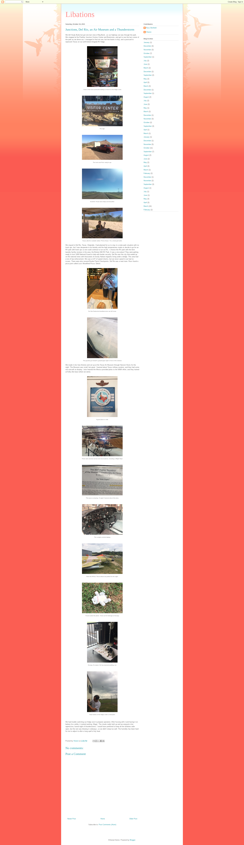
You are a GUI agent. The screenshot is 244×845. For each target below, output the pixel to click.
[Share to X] (98, 741)
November (147, 50)
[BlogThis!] (96, 741)
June (145, 64)
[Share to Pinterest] (103, 741)
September (148, 57)
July (145, 61)
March (146, 68)
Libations (79, 14)
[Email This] (94, 741)
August (146, 97)
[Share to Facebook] (101, 741)
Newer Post (71, 819)
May (145, 79)
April (145, 82)
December (147, 46)
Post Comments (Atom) (107, 825)
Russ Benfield (151, 28)
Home (103, 819)
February (147, 173)
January (146, 42)
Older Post (133, 819)
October (146, 53)
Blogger (132, 840)
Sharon (148, 32)
